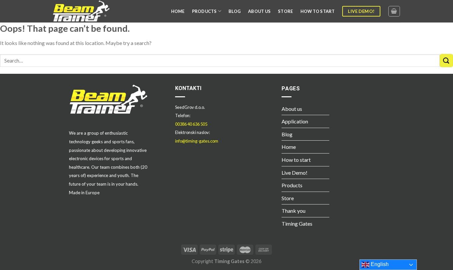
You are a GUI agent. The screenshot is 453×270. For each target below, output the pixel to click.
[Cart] (394, 11)
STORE (285, 11)
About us (292, 109)
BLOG (234, 11)
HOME (178, 11)
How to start (296, 160)
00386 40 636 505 (191, 124)
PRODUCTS (204, 11)
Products (292, 185)
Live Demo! (294, 172)
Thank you (293, 210)
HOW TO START (317, 11)
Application (295, 121)
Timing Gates (297, 223)
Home (289, 147)
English (379, 264)
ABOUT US (259, 11)
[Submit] (446, 60)
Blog (287, 134)
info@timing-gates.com (196, 141)
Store (288, 198)
